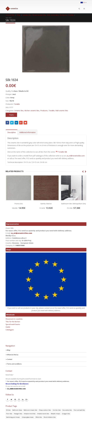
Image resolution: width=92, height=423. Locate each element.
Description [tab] (11, 132)
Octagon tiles (66, 413)
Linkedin (22, 399)
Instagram (19, 399)
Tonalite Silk (62, 152)
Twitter (12, 122)
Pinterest (15, 399)
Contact (9, 359)
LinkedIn (16, 122)
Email (25, 122)
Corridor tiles (57, 410)
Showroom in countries (14, 319)
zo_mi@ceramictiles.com (76, 156)
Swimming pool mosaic (13, 417)
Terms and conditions (14, 364)
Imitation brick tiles (29, 413)
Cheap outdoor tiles (45, 410)
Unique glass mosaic (28, 417)
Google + (21, 122)
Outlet (8, 327)
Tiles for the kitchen (13, 322)
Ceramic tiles (19, 111)
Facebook (7, 122)
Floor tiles (9, 413)
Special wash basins (13, 324)
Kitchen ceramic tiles (31, 111)
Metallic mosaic (55, 413)
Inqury (11, 115)
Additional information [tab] (27, 132)
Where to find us (12, 355)
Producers (44, 111)
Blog (8, 350)
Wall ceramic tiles (61, 111)
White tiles (39, 417)
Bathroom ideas (17, 410)
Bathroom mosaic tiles (30, 410)
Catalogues (10, 330)
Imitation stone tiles (43, 413)
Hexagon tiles (18, 413)
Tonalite (17, 104)
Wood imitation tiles (50, 417)
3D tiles (8, 410)
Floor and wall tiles (79, 410)
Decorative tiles (67, 410)
